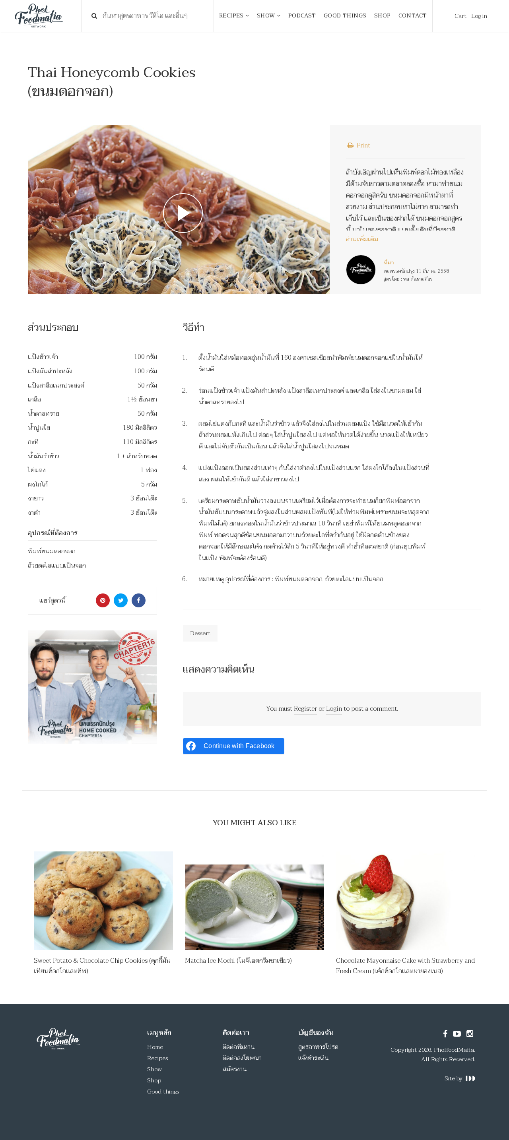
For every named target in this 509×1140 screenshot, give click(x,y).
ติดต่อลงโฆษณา (242, 1058)
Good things (163, 1091)
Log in (479, 16)
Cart (460, 16)
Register (305, 708)
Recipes (157, 1058)
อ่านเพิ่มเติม (362, 240)
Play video (179, 209)
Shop (154, 1080)
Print (362, 145)
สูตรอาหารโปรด (318, 1047)
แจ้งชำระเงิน (313, 1058)
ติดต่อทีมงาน (239, 1047)
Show (154, 1069)
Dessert (200, 633)
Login (334, 708)
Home (155, 1047)
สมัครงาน (235, 1069)
